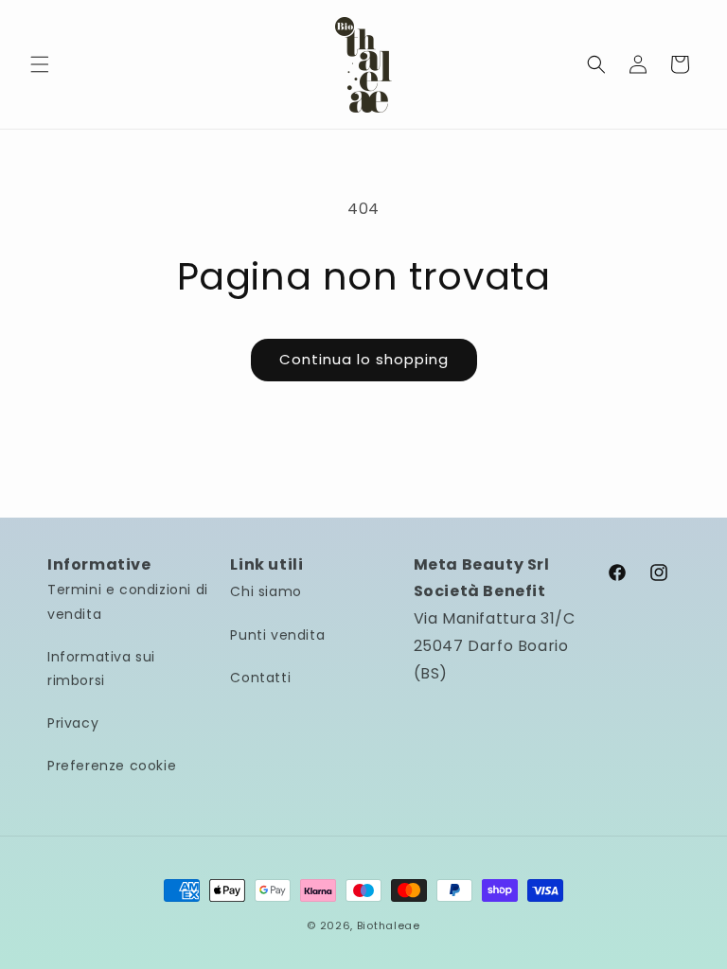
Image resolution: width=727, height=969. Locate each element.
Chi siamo (265, 591)
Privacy (72, 723)
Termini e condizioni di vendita (127, 601)
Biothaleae (388, 925)
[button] (40, 64)
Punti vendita (277, 634)
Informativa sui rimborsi (101, 668)
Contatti (260, 677)
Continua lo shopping (364, 359)
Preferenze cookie (111, 765)
